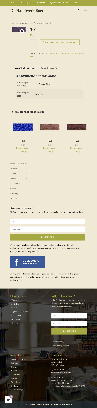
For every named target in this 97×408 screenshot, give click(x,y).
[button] (22, 31)
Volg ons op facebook (61, 345)
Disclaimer (15, 319)
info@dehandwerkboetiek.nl (63, 372)
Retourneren (16, 315)
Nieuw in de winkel (18, 163)
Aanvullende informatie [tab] (25, 68)
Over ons (14, 323)
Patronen (13, 168)
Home (14, 23)
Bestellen (15, 304)
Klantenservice (17, 300)
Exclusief (14, 198)
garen (20, 23)
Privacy (14, 307)
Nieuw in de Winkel (19, 359)
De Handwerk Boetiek (40, 404)
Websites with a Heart (63, 404)
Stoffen (13, 173)
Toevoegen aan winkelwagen (59, 42)
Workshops (14, 193)
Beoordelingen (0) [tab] (49, 68)
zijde (26, 23)
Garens (13, 178)
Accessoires (15, 183)
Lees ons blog (58, 341)
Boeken (13, 188)
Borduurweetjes (17, 389)
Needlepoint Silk (41, 23)
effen (31, 23)
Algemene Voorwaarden (20, 311)
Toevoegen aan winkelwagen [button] (22, 150)
